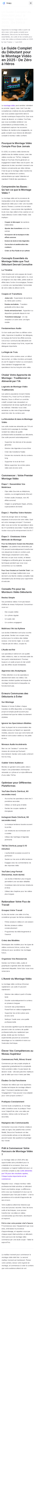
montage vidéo (9, 105)
